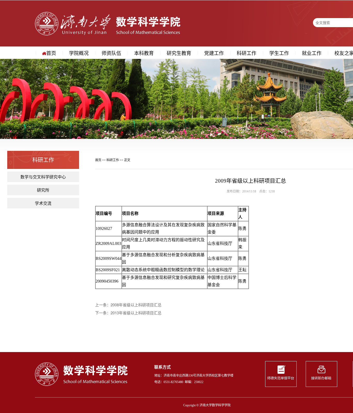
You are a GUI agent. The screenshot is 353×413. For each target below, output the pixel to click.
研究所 (43, 190)
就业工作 (311, 52)
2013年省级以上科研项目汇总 (136, 312)
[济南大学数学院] (107, 23)
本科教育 (144, 52)
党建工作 (214, 52)
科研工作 (246, 52)
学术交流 (43, 203)
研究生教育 (179, 52)
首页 (51, 52)
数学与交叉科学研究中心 (43, 177)
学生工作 (279, 52)
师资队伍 (111, 52)
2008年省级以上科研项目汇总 (136, 304)
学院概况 (79, 52)
